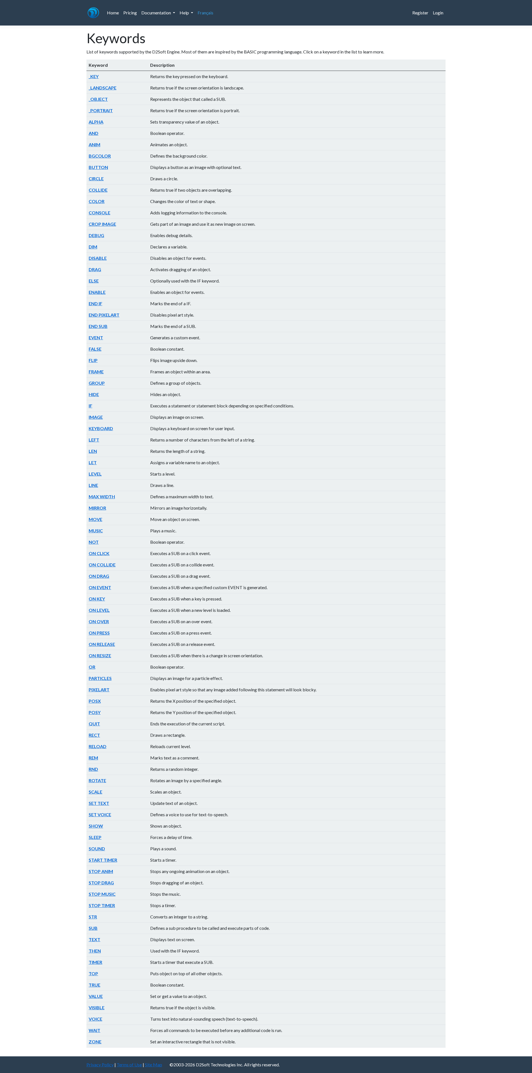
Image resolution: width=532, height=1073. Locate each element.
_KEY (94, 76)
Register (420, 12)
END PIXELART (104, 314)
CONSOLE (99, 212)
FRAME (96, 371)
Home (113, 12)
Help (185, 12)
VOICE (95, 1018)
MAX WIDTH (102, 496)
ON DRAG (99, 576)
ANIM (94, 144)
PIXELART (99, 689)
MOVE (95, 519)
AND (93, 133)
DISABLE (98, 258)
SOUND (97, 848)
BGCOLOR (100, 155)
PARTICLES (100, 678)
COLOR (96, 201)
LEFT (94, 439)
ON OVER (99, 621)
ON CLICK (99, 553)
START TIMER (103, 859)
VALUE (96, 996)
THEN (95, 950)
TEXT (94, 939)
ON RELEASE (102, 644)
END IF (95, 303)
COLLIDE (98, 189)
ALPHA (96, 121)
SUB (93, 928)
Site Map (153, 1064)
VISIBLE (96, 1007)
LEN (93, 451)
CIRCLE (96, 178)
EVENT (96, 337)
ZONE (95, 1041)
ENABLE (97, 292)
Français (205, 12)
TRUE (94, 984)
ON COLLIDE (102, 564)
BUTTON (98, 167)
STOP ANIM (101, 871)
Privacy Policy (100, 1064)
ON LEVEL (99, 610)
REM (93, 757)
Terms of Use (129, 1064)
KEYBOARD (101, 428)
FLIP (93, 360)
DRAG (95, 269)
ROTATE (97, 780)
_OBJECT (98, 99)
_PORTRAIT (101, 110)
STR (93, 916)
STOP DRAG (101, 882)
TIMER (95, 962)
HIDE (94, 394)
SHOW (96, 825)
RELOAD (97, 746)
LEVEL (95, 473)
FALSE (95, 348)
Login (438, 12)
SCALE (95, 791)
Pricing (130, 12)
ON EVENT (100, 587)
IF (90, 405)
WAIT (94, 1030)
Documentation (156, 12)
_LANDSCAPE (102, 87)
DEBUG (96, 235)
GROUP (97, 383)
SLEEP (95, 837)
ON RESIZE (100, 655)
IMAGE (96, 417)
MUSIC (96, 530)
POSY (95, 712)
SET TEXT (99, 803)
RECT (94, 735)
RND (93, 769)
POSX (95, 701)
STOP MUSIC (102, 894)
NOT (94, 542)
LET (93, 462)
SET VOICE (100, 814)
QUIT (94, 723)
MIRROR (97, 507)
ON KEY (97, 598)
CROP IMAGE (102, 224)
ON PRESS (99, 632)
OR (92, 666)
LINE (93, 485)
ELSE (94, 280)
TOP (93, 973)
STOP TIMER (102, 905)
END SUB (98, 326)
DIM (93, 246)
